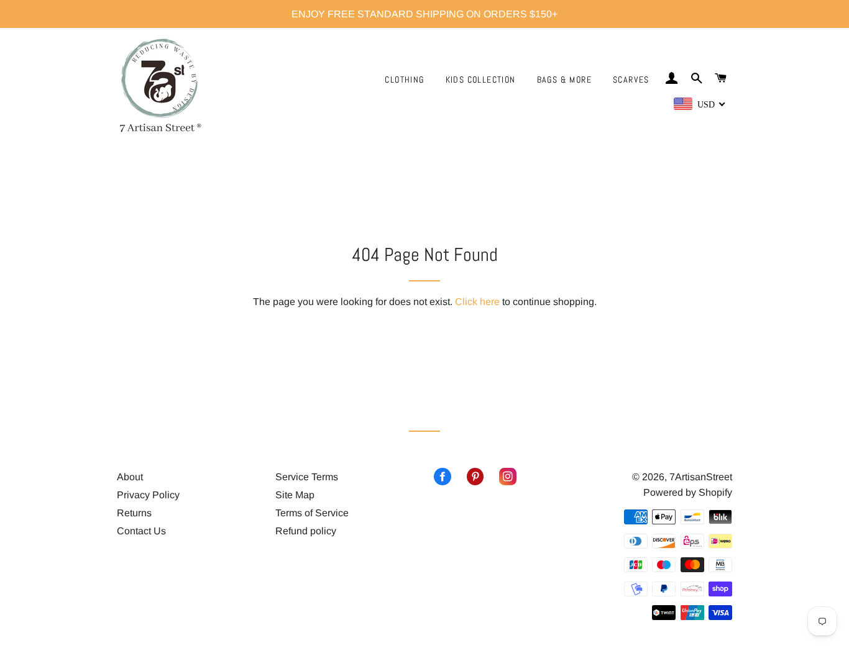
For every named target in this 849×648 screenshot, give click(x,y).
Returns (134, 513)
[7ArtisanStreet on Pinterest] (467, 477)
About (130, 477)
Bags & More (564, 79)
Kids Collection (481, 79)
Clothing (404, 79)
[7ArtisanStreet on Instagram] (500, 477)
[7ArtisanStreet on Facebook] (442, 476)
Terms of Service (312, 513)
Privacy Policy (148, 495)
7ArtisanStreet (700, 477)
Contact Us (141, 531)
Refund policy (305, 531)
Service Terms (306, 477)
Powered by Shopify (687, 492)
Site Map (294, 495)
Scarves (631, 79)
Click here (477, 301)
